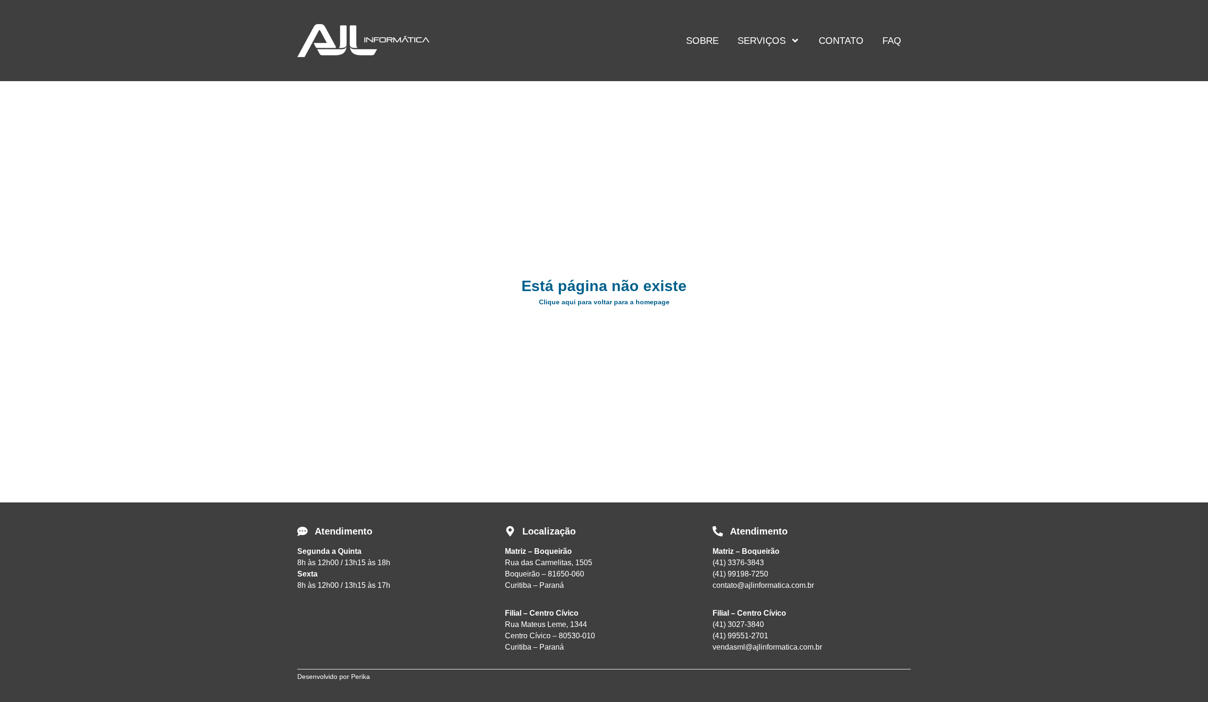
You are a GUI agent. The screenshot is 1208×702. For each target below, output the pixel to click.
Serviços (762, 40)
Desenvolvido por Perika (333, 676)
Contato (841, 40)
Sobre (702, 40)
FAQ (891, 40)
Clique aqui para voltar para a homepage (604, 302)
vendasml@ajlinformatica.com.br (767, 647)
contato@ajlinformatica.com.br (763, 585)
